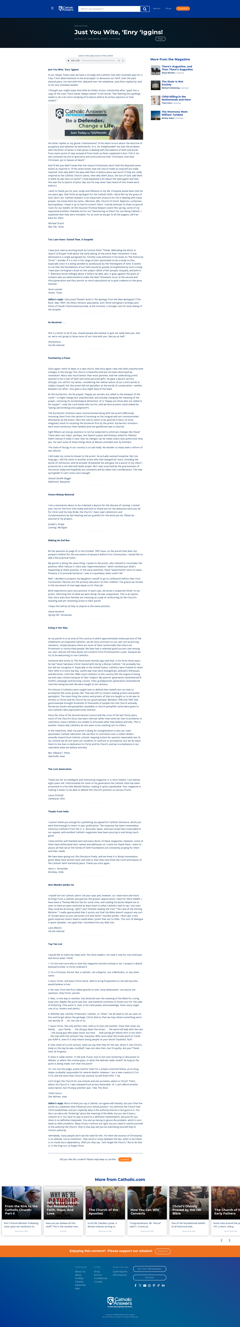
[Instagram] (149, 1285)
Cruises (98, 1281)
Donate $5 (125, 1159)
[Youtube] (144, 1285)
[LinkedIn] (163, 1285)
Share (160, 39)
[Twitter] (140, 1285)
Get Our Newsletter (150, 1269)
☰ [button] (52, 8)
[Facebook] (135, 1285)
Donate (183, 8)
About (157, 8)
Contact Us (118, 1317)
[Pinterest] (154, 1285)
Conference (100, 1278)
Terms (104, 1317)
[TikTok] (158, 1285)
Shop (169, 8)
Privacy (110, 1317)
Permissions (120, 1275)
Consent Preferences (130, 1317)
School (98, 1275)
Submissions (120, 1271)
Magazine (81, 26)
